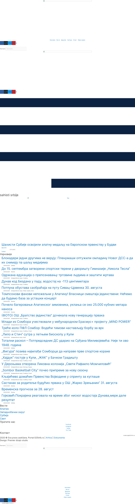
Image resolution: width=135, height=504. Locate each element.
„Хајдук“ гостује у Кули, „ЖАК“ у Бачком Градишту (40, 357)
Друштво (4, 247)
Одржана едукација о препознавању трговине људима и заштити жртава (58, 275)
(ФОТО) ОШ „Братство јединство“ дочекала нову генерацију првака (53, 315)
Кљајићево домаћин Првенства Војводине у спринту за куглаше (51, 376)
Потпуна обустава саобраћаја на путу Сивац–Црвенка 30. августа (52, 288)
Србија (3, 251)
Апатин (4, 408)
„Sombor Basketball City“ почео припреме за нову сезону (45, 370)
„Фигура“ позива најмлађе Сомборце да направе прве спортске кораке (56, 351)
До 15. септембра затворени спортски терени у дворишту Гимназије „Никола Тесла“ (66, 269)
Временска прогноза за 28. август (28, 389)
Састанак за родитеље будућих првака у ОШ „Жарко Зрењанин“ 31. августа (59, 383)
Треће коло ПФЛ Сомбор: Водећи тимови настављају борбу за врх (53, 328)
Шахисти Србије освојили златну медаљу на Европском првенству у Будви (59, 244)
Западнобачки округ (12, 412)
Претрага (2, 48)
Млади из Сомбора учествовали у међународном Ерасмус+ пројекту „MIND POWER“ (66, 322)
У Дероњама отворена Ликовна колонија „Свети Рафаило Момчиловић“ (56, 364)
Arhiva (49, 437)
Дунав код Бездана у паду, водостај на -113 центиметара (45, 281)
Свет (3, 418)
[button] (67, 46)
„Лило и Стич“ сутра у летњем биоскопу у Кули (38, 334)
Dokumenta (59, 437)
